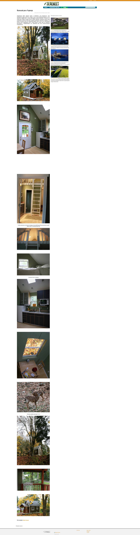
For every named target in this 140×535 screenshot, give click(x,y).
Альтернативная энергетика (54, 7)
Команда (90, 0)
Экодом (64, 7)
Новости (45, 7)
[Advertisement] (33, 163)
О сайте (95, 0)
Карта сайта (89, 530)
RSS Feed (78, 530)
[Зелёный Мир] (52, 3)
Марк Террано (26, 520)
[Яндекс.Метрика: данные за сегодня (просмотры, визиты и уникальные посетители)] (57, 532)
